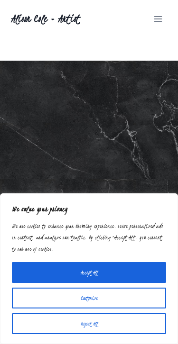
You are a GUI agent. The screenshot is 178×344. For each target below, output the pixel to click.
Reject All (89, 323)
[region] (89, 268)
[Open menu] (158, 18)
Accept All (89, 272)
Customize (89, 298)
